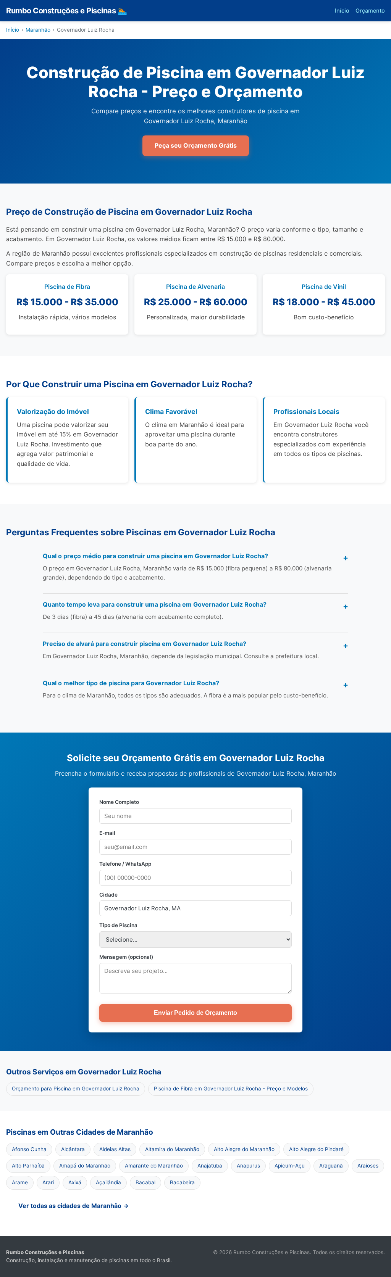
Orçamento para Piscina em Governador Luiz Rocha (75, 1088)
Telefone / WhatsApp (125, 864)
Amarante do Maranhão (154, 1166)
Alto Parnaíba (28, 1166)
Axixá (74, 1182)
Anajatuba (209, 1166)
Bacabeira (182, 1182)
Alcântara (73, 1149)
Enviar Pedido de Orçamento (195, 1013)
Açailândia (108, 1182)
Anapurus (248, 1166)
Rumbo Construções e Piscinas (66, 10)
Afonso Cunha (29, 1149)
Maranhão (38, 30)
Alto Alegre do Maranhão (244, 1149)
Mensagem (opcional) (126, 957)
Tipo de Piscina (118, 925)
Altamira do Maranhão (172, 1149)
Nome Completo (119, 802)
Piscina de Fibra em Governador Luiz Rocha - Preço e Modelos (231, 1088)
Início (342, 10)
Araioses (367, 1166)
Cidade (108, 895)
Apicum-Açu (290, 1166)
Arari (48, 1182)
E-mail (107, 833)
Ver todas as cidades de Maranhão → (73, 1205)
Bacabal (145, 1182)
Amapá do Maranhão (84, 1166)
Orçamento (370, 10)
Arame (20, 1182)
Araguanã (331, 1166)
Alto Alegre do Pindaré (316, 1149)
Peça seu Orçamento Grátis (196, 145)
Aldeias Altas (115, 1149)
